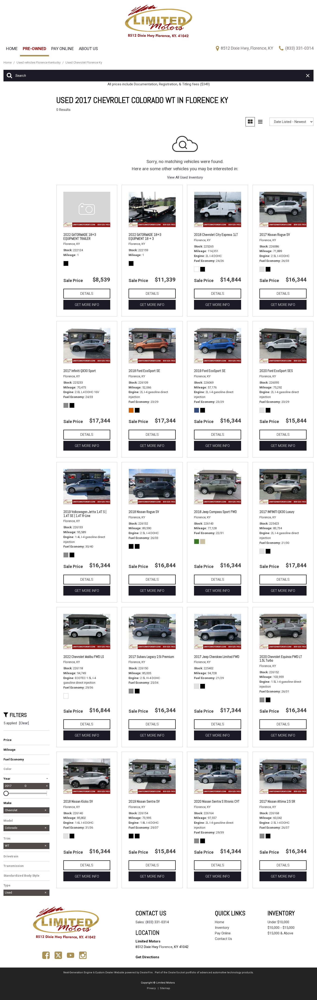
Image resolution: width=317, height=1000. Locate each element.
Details (86, 294)
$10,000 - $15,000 (281, 928)
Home (12, 48)
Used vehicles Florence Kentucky (38, 62)
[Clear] (24, 723)
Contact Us (223, 939)
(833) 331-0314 (157, 922)
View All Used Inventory (185, 177)
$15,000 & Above (280, 933)
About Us (88, 48)
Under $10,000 (278, 922)
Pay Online (62, 48)
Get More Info (87, 305)
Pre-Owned (34, 48)
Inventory (222, 928)
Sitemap (165, 988)
